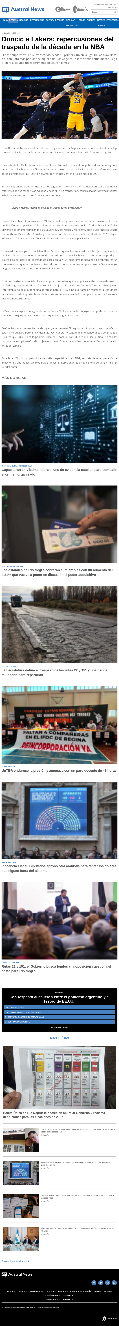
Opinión (82, 20)
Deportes (59, 20)
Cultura (50, 20)
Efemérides (111, 20)
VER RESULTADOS (59, 1028)
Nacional (23, 20)
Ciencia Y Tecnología (71, 23)
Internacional (37, 20)
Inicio (5, 20)
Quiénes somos (53, 1299)
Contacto (68, 1299)
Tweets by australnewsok (15, 1261)
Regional (13, 20)
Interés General (101, 23)
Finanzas (91, 20)
